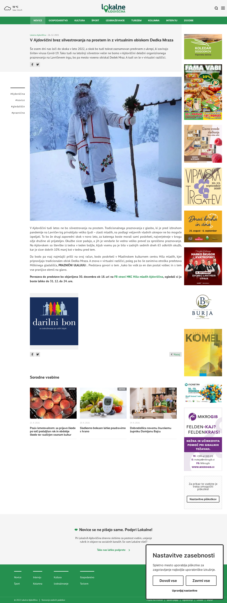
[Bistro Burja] (203, 309)
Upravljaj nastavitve (184, 590)
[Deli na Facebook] (32, 64)
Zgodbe (188, 20)
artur (210, 600)
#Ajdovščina (17, 93)
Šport (95, 20)
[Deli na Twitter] (37, 64)
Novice (38, 20)
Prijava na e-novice (155, 600)
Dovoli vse (168, 581)
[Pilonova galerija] (203, 355)
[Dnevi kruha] (203, 229)
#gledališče (18, 106)
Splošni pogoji (172, 600)
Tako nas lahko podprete (111, 549)
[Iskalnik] (215, 8)
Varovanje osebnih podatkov (53, 600)
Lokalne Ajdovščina (38, 35)
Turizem (136, 20)
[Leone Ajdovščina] (203, 146)
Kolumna (154, 20)
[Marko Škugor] (203, 268)
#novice (20, 100)
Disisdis (200, 600)
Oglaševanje (187, 600)
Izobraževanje (115, 20)
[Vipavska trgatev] (203, 189)
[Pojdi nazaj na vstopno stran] (113, 8)
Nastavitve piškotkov (203, 499)
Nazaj (177, 354)
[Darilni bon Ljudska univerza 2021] (54, 322)
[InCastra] (203, 394)
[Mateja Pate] (203, 442)
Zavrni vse (201, 581)
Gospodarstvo (58, 20)
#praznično (18, 112)
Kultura (79, 20)
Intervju (171, 20)
